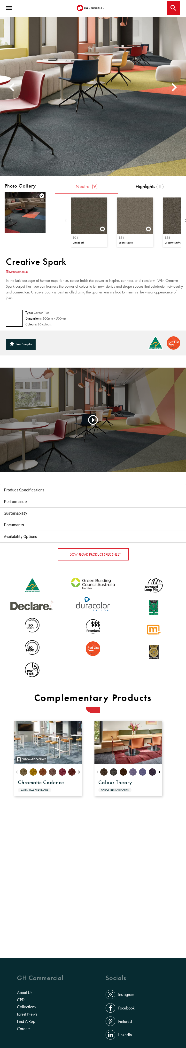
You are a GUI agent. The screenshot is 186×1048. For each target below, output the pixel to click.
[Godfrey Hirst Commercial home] (90, 8)
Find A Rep (26, 1021)
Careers (23, 1028)
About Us (24, 992)
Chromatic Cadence (41, 782)
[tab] (86, 188)
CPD (20, 999)
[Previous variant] (66, 221)
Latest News (27, 1014)
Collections (26, 1006)
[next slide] (175, 87)
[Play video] (93, 420)
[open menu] (9, 8)
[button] (93, 490)
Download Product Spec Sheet (95, 554)
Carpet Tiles (41, 312)
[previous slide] (11, 87)
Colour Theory (115, 782)
